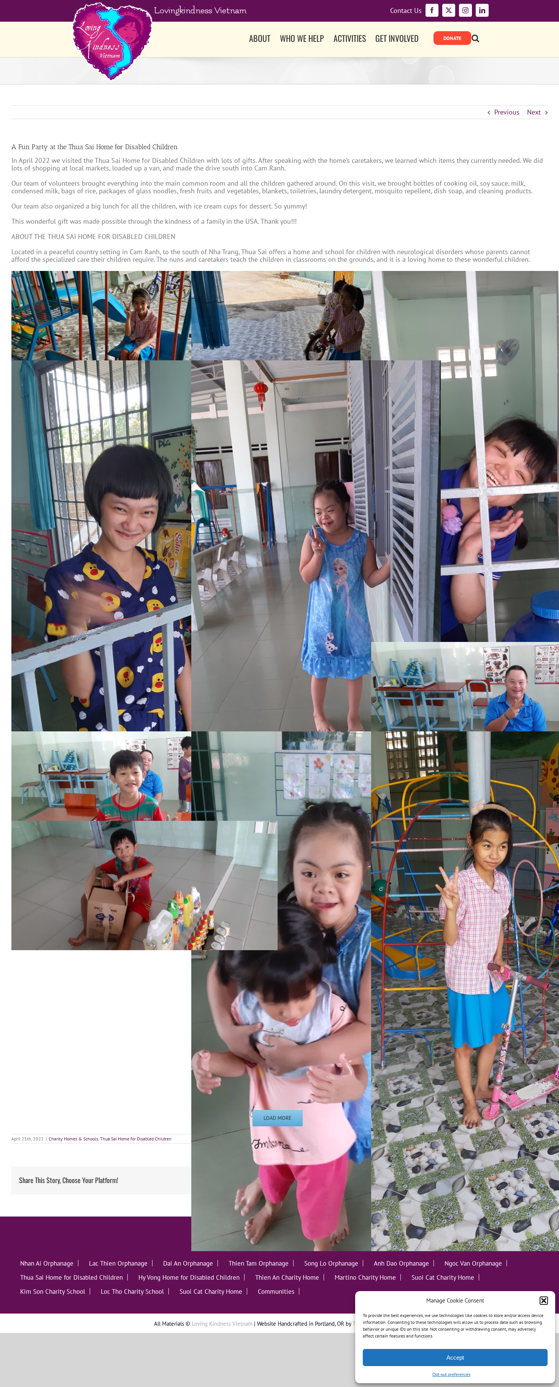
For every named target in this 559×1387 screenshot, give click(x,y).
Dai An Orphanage (188, 1263)
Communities (276, 1291)
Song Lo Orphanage (331, 1263)
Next (534, 112)
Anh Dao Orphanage (401, 1263)
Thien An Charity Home (287, 1277)
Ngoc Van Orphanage (473, 1263)
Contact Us (406, 10)
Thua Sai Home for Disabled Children (136, 1139)
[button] (544, 1300)
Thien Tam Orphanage (259, 1263)
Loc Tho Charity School (132, 1291)
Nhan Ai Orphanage (46, 1263)
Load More (278, 1118)
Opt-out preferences (451, 1374)
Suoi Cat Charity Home (442, 1277)
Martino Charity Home (365, 1277)
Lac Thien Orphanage (118, 1263)
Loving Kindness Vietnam (222, 1323)
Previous (506, 112)
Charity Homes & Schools (73, 1139)
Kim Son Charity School (52, 1291)
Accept (455, 1357)
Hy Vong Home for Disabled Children (189, 1277)
